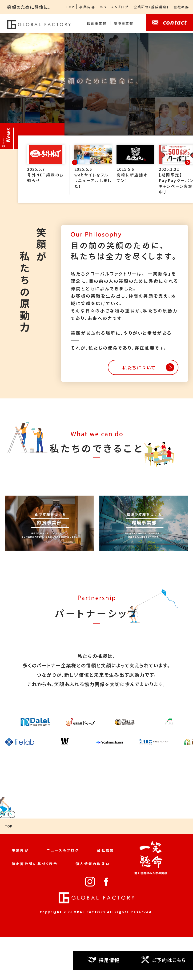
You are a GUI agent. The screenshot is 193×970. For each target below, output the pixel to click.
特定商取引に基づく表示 (35, 863)
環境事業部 (123, 23)
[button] (187, 162)
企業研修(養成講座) (151, 6)
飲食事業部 (97, 23)
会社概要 (181, 6)
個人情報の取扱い (93, 863)
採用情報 (109, 960)
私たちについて (139, 367)
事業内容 (87, 6)
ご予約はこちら (169, 960)
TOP (70, 6)
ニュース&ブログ (114, 6)
